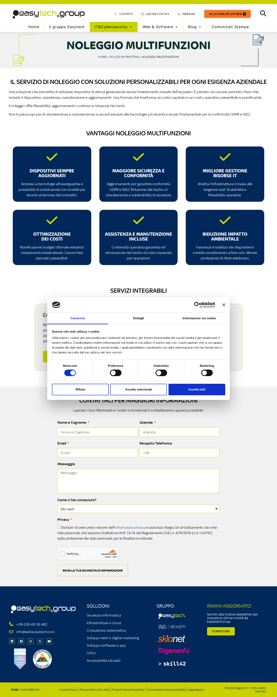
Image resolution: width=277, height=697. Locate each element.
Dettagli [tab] (138, 318)
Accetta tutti (196, 389)
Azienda (147, 422)
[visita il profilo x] (40, 641)
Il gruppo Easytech (67, 27)
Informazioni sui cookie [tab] (199, 318)
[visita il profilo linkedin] (12, 641)
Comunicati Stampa (230, 27)
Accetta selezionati (138, 389)
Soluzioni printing (124, 57)
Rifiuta (80, 389)
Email (62, 443)
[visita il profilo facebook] (21, 641)
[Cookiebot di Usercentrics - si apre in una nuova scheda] (197, 305)
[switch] (115, 372)
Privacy (63, 519)
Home (33, 27)
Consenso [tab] (77, 318)
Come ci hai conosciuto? (77, 500)
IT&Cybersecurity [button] (111, 27)
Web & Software (158, 27)
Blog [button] (192, 27)
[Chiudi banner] (223, 304)
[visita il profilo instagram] (30, 641)
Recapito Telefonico (156, 443)
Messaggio (66, 464)
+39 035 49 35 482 (31, 624)
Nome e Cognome (72, 422)
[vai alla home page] (49, 14)
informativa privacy (130, 527)
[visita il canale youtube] (49, 641)
